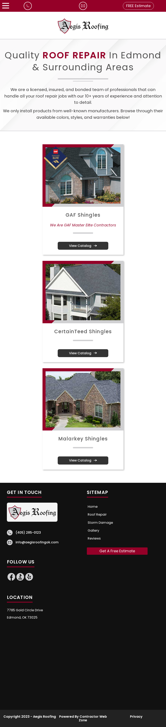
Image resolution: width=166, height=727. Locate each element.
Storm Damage (100, 522)
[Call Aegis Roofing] (28, 8)
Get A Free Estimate (117, 551)
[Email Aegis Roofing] (83, 8)
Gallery (93, 530)
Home (93, 506)
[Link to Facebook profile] (11, 579)
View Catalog (83, 245)
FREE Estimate (138, 5)
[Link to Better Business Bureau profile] (20, 579)
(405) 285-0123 (28, 532)
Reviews (94, 538)
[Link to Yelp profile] (29, 579)
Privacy (136, 716)
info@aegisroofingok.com (37, 542)
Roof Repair (97, 514)
